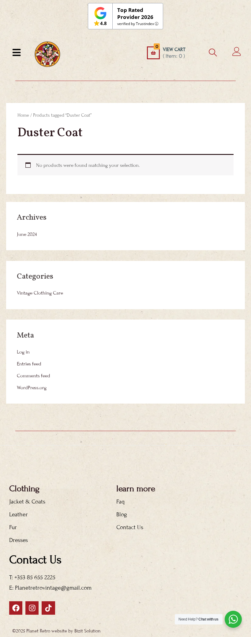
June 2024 (27, 234)
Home (23, 115)
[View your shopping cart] (153, 52)
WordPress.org (32, 388)
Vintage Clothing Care (40, 293)
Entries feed (29, 364)
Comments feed (33, 376)
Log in (23, 352)
